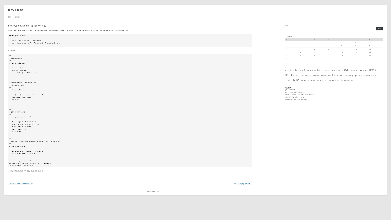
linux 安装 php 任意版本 (243, 184)
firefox (353, 70)
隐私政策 (17, 17)
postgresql (370, 75)
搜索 (286, 25)
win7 (322, 80)
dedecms (340, 70)
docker (347, 69)
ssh (376, 75)
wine (330, 80)
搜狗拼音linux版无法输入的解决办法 (20, 184)
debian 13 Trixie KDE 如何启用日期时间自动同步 (299, 95)
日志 (28, 171)
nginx (336, 75)
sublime (288, 80)
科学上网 (350, 80)
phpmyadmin (361, 75)
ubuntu (296, 79)
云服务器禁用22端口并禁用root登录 (296, 99)
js (367, 70)
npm (345, 75)
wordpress (337, 79)
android (288, 70)
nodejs (341, 75)
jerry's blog (15, 10)
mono (319, 75)
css (336, 70)
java (364, 70)
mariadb (303, 75)
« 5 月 (310, 61)
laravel (372, 69)
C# (312, 70)
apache (294, 70)
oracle (349, 75)
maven (315, 75)
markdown (309, 75)
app (299, 70)
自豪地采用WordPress (153, 191)
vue (318, 80)
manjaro (296, 75)
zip (345, 80)
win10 (326, 80)
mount (323, 75)
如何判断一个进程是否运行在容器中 (295, 97)
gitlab (360, 70)
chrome (324, 70)
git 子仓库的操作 (290, 90)
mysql (330, 75)
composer (331, 70)
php (38, 171)
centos (317, 70)
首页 (9, 17)
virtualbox (305, 80)
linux (288, 75)
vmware (313, 80)
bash (303, 70)
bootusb (308, 70)
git (357, 69)
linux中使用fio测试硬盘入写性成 (294, 92)
